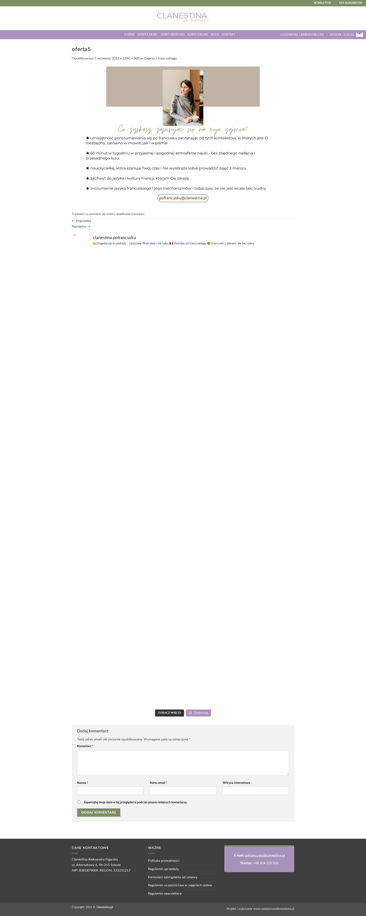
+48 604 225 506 (266, 863)
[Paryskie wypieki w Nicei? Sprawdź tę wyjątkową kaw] (155, 551)
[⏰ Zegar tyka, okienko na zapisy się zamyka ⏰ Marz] (99, 530)
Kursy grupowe (173, 34)
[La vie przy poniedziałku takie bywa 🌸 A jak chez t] (99, 262)
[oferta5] (183, 135)
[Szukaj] (240, 34)
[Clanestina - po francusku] (183, 18)
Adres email (158, 782)
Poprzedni (81, 221)
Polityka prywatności (163, 860)
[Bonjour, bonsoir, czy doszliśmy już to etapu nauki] (267, 340)
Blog (215, 34)
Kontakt (229, 34)
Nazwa (82, 782)
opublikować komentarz (130, 214)
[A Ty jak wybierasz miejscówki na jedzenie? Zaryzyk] (155, 324)
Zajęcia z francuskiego (160, 58)
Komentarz (85, 746)
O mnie (129, 34)
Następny (81, 226)
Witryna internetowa (236, 782)
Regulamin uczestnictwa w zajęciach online (180, 885)
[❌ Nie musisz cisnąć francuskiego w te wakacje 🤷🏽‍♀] (267, 503)
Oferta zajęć (147, 34)
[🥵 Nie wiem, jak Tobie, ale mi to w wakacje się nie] (211, 568)
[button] (302, 35)
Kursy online (198, 34)
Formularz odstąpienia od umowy (172, 877)
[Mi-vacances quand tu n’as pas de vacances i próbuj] (211, 267)
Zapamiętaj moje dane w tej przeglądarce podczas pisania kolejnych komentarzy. (135, 802)
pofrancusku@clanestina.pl (265, 855)
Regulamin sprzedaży (163, 869)
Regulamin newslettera (165, 893)
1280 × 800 (131, 58)
